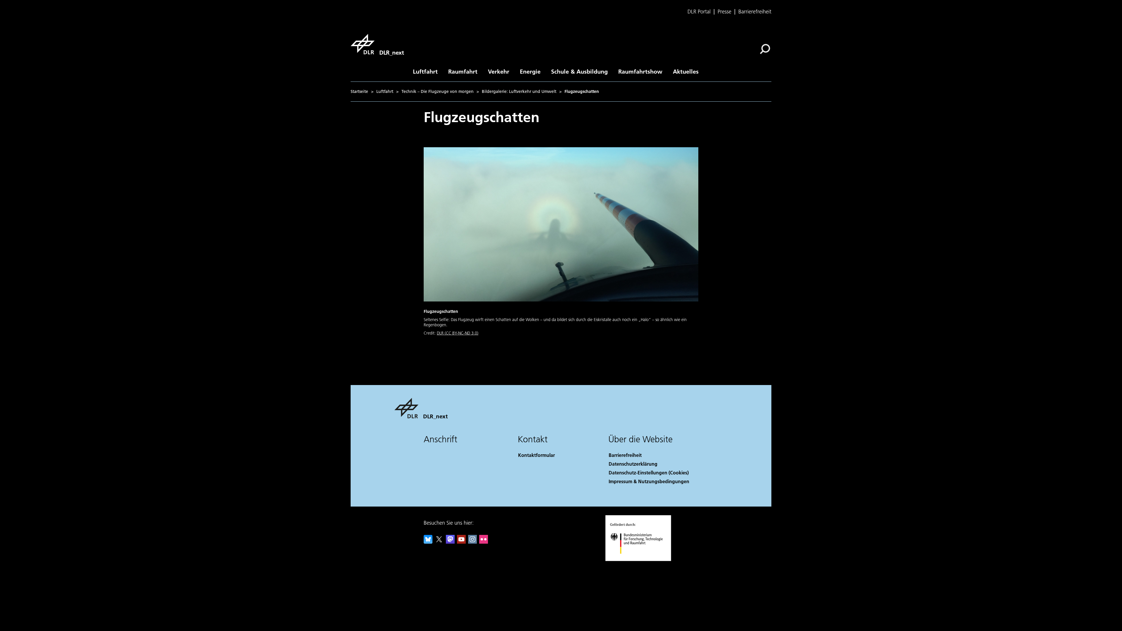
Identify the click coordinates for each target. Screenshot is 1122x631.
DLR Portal (699, 11)
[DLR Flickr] (483, 541)
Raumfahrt (462, 71)
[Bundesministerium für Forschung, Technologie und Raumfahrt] (642, 559)
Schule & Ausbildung (579, 71)
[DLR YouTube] (461, 541)
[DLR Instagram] (472, 541)
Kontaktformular (536, 455)
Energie (530, 71)
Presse (724, 11)
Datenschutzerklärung (633, 464)
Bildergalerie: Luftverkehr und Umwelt (519, 91)
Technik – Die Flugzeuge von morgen (437, 91)
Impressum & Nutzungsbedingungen (649, 481)
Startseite (359, 91)
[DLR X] (439, 541)
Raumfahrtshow (640, 71)
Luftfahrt (425, 71)
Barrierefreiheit (754, 11)
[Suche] (766, 48)
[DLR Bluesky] (428, 541)
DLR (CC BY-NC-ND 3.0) (457, 333)
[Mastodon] (450, 541)
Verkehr (498, 71)
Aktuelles (686, 71)
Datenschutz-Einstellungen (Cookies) (649, 472)
